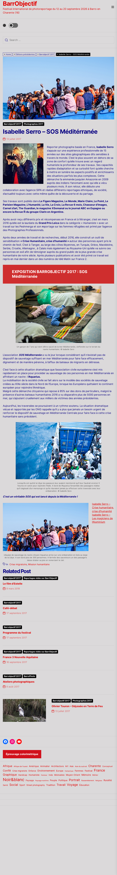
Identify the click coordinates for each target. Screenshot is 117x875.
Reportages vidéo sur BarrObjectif (40, 578)
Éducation (84, 785)
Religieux (98, 781)
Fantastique (69, 771)
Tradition (50, 785)
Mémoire (86, 774)
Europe (59, 771)
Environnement (46, 770)
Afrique (7, 766)
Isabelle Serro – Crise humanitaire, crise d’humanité (103, 507)
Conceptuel (107, 766)
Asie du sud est (81, 766)
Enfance (32, 771)
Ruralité (108, 780)
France (99, 770)
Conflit (7, 770)
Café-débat (10, 608)
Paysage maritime (42, 781)
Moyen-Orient (73, 775)
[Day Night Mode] (10, 25)
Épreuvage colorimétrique (22, 754)
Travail (61, 785)
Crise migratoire (18, 564)
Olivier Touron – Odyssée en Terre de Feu (77, 706)
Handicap (22, 775)
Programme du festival (17, 632)
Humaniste (34, 775)
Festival (88, 771)
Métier (95, 775)
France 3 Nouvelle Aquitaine (20, 657)
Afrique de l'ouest (21, 766)
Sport (22, 785)
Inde (51, 775)
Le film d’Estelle (12, 583)
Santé (5, 785)
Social (13, 785)
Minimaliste (59, 775)
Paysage (30, 780)
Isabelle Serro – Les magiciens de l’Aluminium (102, 518)
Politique (62, 780)
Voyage (72, 785)
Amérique (34, 766)
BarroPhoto (29, 676)
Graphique (10, 774)
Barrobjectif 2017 (12, 124)
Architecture (57, 766)
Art (66, 766)
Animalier (45, 766)
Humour (44, 775)
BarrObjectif (20, 3)
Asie (71, 766)
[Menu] (112, 7)
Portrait (74, 780)
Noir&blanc (13, 779)
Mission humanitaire (39, 564)
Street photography (35, 785)
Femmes (79, 771)
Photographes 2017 (33, 124)
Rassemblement (87, 780)
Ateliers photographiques (18, 681)
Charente (94, 766)
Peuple (53, 780)
